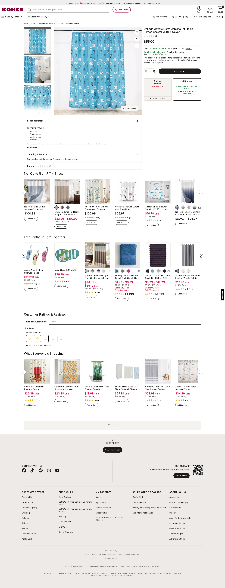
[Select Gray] (177, 271)
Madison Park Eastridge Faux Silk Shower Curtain (97, 276)
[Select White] (189, 271)
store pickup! (108, 3)
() (99, 218)
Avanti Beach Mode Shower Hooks (33, 271)
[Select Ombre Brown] (183, 207)
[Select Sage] (123, 271)
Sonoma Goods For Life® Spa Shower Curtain (157, 388)
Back (29, 23)
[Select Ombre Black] (194, 207)
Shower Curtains (72, 23)
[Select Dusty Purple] (147, 271)
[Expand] (136, 45)
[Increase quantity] (154, 71)
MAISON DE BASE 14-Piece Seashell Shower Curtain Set (126, 388)
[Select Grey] (62, 207)
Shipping (187, 81)
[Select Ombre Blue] (177, 207)
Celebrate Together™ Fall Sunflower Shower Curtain (66, 388)
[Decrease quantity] (146, 71)
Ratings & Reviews (36, 321)
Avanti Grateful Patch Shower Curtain (185, 388)
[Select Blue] (68, 207)
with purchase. (80, 3)
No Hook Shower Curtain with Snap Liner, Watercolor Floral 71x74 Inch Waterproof (127, 208)
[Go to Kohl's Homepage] (12, 9)
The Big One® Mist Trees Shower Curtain (97, 388)
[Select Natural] (104, 271)
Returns (68, 159)
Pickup (157, 81)
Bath (34, 23)
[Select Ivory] (92, 271)
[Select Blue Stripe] (87, 271)
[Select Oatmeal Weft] (159, 271)
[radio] (158, 89)
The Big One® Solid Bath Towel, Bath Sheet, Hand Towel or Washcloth (127, 276)
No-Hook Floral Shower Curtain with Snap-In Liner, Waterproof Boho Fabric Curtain (96, 208)
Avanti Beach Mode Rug (66, 270)
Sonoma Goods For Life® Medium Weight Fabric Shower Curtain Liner (187, 276)
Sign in (146, 54)
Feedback (222, 295)
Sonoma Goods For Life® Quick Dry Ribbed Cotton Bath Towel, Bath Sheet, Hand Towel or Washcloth (157, 276)
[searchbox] (68, 10)
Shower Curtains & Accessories (51, 23)
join (153, 54)
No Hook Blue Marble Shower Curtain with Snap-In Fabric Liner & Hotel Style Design (35, 208)
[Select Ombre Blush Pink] (189, 207)
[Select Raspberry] (128, 271)
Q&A (53, 321)
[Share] (136, 39)
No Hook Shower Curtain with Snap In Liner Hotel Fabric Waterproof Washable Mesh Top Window (187, 213)
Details (189, 49)
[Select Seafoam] (153, 271)
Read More (32, 147)
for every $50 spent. (140, 3)
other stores (161, 98)
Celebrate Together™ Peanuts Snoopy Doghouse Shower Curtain (34, 388)
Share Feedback (112, 450)
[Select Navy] (98, 271)
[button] (151, 36)
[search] (29, 9)
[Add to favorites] (136, 32)
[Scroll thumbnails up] (35, 113)
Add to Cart (31, 219)
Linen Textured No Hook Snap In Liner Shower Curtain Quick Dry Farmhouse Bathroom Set (67, 213)
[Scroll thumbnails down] (41, 113)
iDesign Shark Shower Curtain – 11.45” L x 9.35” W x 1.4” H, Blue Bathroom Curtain (157, 208)
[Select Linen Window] (56, 207)
